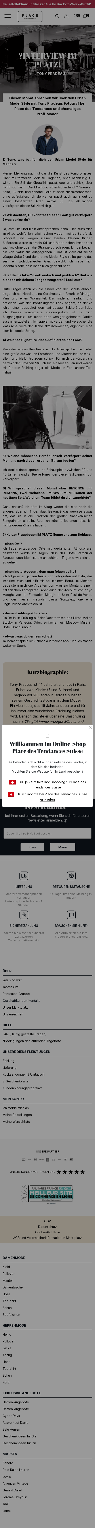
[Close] (90, 727)
